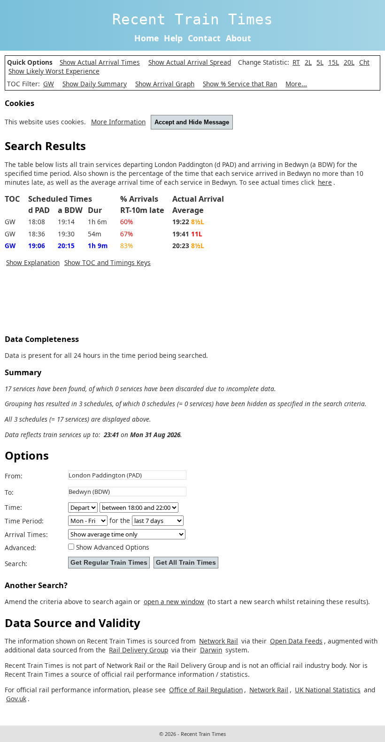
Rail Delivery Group (138, 649)
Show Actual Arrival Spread (189, 62)
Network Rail (218, 640)
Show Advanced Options (112, 547)
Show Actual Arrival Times (100, 62)
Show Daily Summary (94, 83)
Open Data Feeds (296, 640)
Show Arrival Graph (164, 83)
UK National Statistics (328, 689)
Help (173, 38)
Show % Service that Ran (240, 83)
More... (296, 83)
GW (48, 83)
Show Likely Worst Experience (54, 71)
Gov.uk (16, 698)
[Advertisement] (175, 303)
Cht (364, 62)
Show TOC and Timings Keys (107, 262)
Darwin (211, 649)
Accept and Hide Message (191, 122)
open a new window (174, 601)
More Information (118, 121)
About (238, 38)
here (325, 182)
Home (146, 38)
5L (319, 62)
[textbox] (127, 475)
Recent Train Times (192, 19)
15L (333, 62)
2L (308, 62)
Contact (204, 38)
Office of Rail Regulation (206, 689)
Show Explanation (33, 262)
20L (349, 62)
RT (296, 62)
